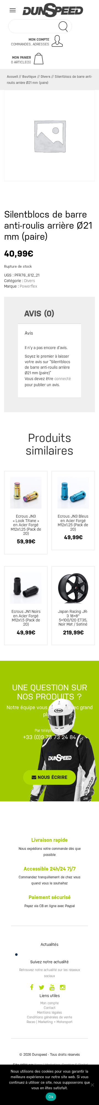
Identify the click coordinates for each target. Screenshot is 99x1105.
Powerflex (28, 286)
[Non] (92, 1085)
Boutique (29, 77)
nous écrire (51, 777)
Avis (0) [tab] (39, 313)
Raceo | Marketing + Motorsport (50, 1022)
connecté (62, 378)
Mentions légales (49, 1012)
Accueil (12, 77)
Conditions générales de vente (49, 1017)
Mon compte (49, 1003)
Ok (50, 1096)
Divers (45, 77)
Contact (50, 1008)
